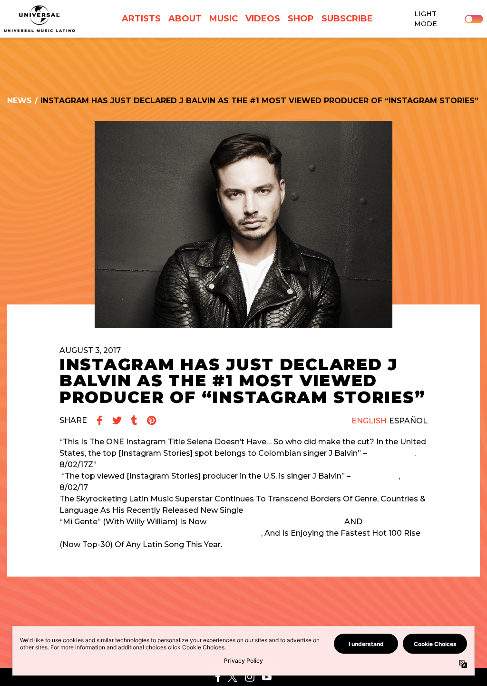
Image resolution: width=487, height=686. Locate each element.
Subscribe (347, 18)
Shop (301, 18)
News (19, 100)
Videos (262, 18)
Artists (141, 18)
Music (223, 18)
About (185, 18)
